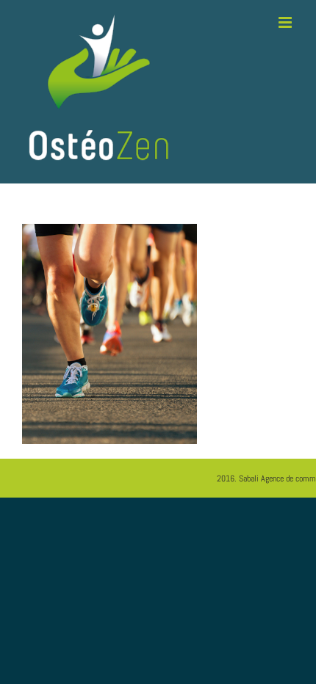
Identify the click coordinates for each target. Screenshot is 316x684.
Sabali (249, 478)
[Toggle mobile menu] (286, 22)
